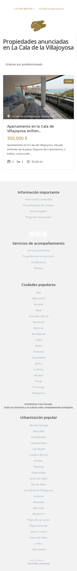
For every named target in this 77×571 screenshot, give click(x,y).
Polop (38, 381)
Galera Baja (38, 472)
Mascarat (38, 508)
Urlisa (38, 543)
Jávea (38, 363)
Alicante (38, 304)
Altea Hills (38, 431)
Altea (39, 310)
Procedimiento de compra (38, 205)
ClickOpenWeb (37, 560)
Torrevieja (38, 387)
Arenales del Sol (38, 316)
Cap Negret (38, 449)
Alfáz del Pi (38, 298)
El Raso (38, 460)
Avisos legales (38, 211)
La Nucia (39, 369)
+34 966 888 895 (23, 8)
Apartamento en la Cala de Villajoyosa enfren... (30, 128)
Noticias (38, 268)
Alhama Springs (38, 425)
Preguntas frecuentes (38, 217)
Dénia (38, 345)
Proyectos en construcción (38, 256)
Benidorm (38, 322)
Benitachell (38, 334)
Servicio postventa (38, 250)
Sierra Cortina (38, 531)
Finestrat (38, 351)
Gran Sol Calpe (39, 478)
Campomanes (38, 443)
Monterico (39, 514)
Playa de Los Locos (38, 520)
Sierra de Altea (38, 537)
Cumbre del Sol (38, 455)
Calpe (38, 340)
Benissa (38, 328)
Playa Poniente (38, 525)
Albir (38, 292)
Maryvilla (38, 502)
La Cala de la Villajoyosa (38, 490)
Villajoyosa (38, 393)
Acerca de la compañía (38, 199)
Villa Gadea (38, 549)
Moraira (38, 375)
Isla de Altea (38, 484)
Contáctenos (38, 262)
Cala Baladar (38, 437)
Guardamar (39, 357)
